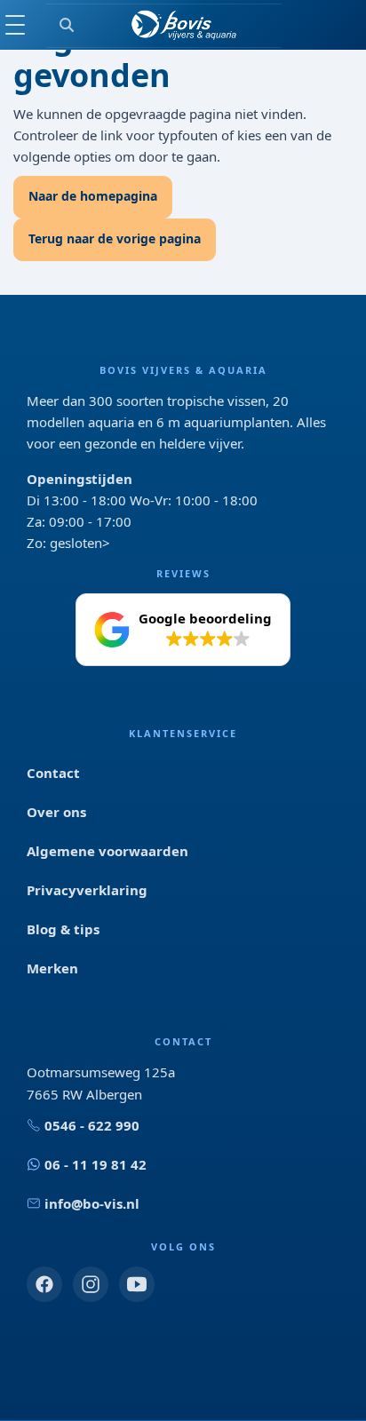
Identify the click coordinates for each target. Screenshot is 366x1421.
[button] (183, 629)
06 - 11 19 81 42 (95, 1164)
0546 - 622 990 (91, 1125)
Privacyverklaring (87, 890)
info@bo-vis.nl (91, 1203)
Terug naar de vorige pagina (114, 238)
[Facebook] (44, 1284)
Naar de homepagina (92, 195)
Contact (53, 773)
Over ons (56, 812)
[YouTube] (137, 1284)
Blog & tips (63, 929)
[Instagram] (90, 1284)
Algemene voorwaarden (107, 851)
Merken (52, 968)
